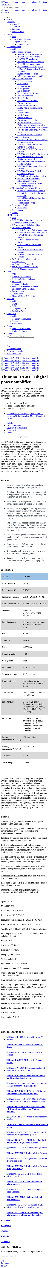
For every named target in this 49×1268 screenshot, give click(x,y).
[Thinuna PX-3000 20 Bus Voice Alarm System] (27, 1055)
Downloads (11, 430)
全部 (14, 36)
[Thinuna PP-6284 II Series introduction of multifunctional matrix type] (27, 1070)
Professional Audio (15, 351)
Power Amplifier (14, 353)
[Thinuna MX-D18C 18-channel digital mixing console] (27, 1192)
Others (9, 433)
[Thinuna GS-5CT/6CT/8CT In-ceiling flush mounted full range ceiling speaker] (27, 1135)
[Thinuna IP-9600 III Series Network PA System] (27, 1039)
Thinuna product (14, 348)
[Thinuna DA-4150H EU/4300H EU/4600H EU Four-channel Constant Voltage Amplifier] (27, 1101)
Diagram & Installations (17, 428)
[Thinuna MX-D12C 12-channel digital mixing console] (27, 1176)
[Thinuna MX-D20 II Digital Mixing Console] (27, 1148)
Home (9, 346)
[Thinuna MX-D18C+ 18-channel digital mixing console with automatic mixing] (27, 1207)
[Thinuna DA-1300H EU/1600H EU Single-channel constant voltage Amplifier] (27, 1086)
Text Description (14, 425)
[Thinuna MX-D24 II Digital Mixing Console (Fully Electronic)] (27, 1161)
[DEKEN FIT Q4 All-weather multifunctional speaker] (27, 1119)
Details (10, 423)
